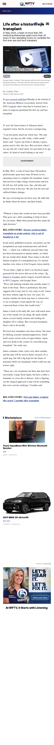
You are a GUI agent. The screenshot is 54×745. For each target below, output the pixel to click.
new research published (16, 99)
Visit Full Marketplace (43, 418)
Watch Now (46, 4)
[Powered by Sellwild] (47, 564)
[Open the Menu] (4, 4)
